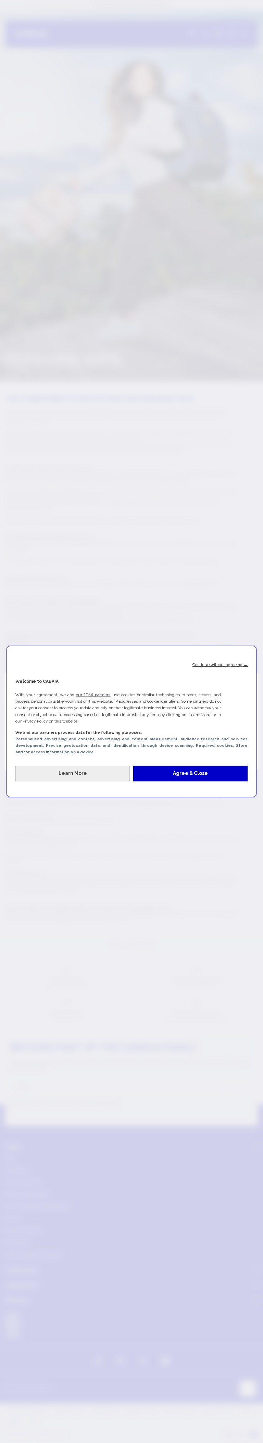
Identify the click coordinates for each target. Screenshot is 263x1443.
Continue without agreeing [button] (220, 664)
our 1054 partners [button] (93, 694)
